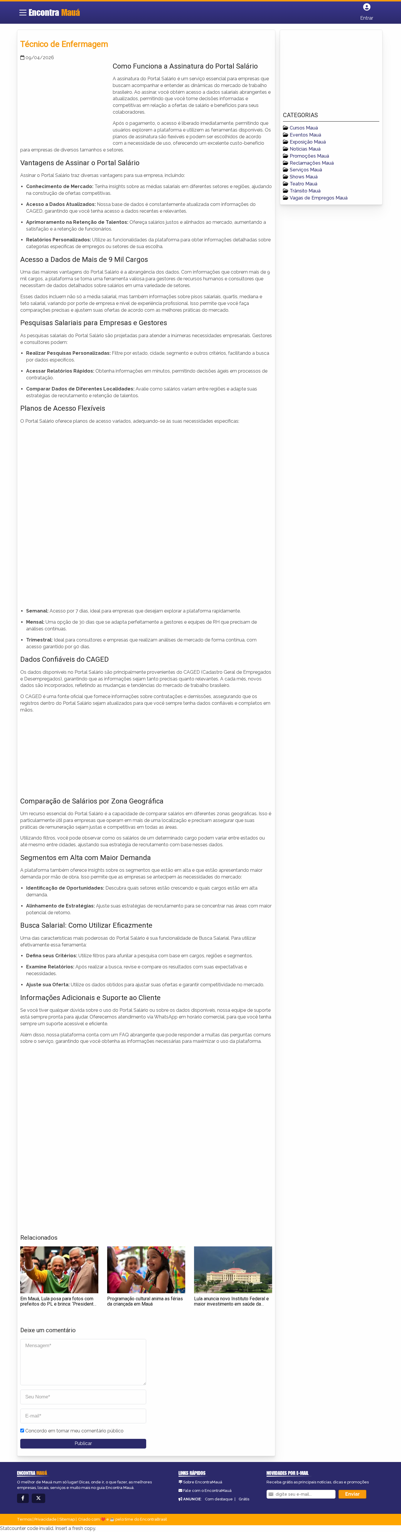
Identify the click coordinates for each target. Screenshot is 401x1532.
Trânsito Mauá (305, 191)
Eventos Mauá (305, 135)
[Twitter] (38, 1498)
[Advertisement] (64, 102)
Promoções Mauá (309, 156)
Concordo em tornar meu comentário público (74, 1431)
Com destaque (219, 1499)
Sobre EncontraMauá (202, 1482)
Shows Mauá (304, 177)
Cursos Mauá (304, 128)
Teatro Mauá (303, 184)
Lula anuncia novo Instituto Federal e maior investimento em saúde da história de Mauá (231, 1304)
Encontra (54, 12)
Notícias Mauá (305, 149)
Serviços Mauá (306, 170)
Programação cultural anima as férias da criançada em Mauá (145, 1301)
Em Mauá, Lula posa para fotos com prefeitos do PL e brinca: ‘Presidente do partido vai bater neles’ (58, 1304)
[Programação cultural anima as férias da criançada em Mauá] (146, 1269)
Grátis (244, 1499)
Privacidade (45, 1519)
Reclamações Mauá (312, 163)
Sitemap (67, 1519)
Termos (24, 1519)
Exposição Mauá (308, 142)
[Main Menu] (23, 12)
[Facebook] (23, 1498)
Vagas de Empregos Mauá (319, 198)
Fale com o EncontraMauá (207, 1490)
